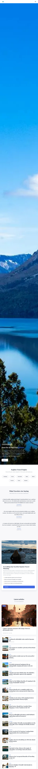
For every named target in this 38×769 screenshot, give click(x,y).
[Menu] (35, 1)
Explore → (5, 460)
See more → (7, 586)
